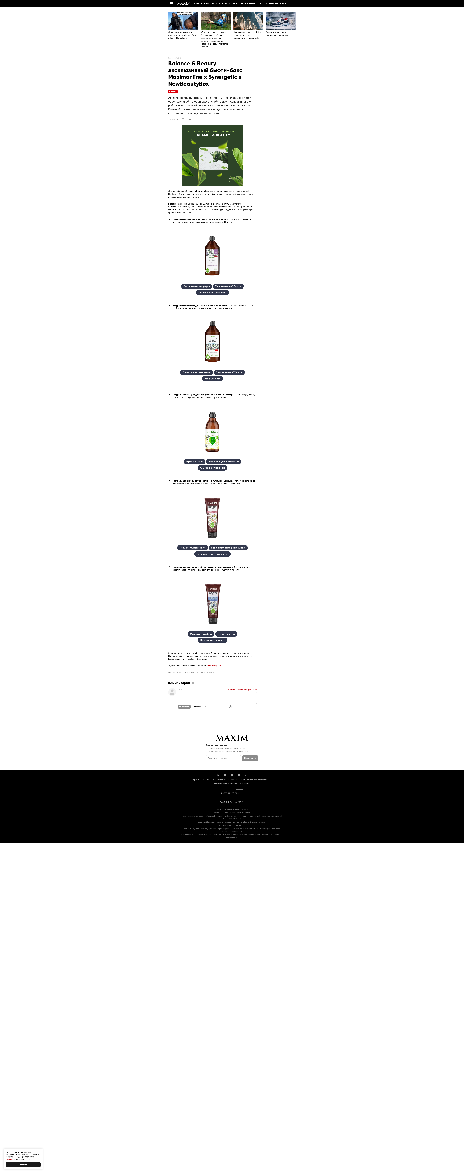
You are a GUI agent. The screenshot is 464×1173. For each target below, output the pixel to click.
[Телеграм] (232, 775)
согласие (216, 748)
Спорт (235, 3)
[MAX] (218, 775)
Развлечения (248, 3)
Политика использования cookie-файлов (256, 780)
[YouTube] (239, 775)
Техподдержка (246, 783)
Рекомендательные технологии (224, 783)
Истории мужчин (276, 3)
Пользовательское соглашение (224, 780)
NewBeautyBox (214, 665)
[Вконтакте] (225, 775)
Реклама (206, 780)
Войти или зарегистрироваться (242, 690)
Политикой (214, 751)
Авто (207, 3)
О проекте (196, 780)
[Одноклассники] (245, 775)
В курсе (198, 3)
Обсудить (188, 119)
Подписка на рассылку (217, 745)
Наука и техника (220, 3)
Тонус (260, 3)
